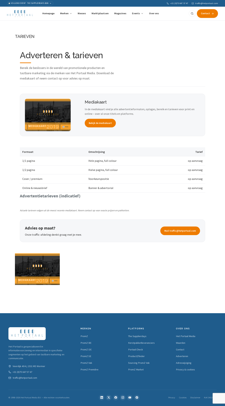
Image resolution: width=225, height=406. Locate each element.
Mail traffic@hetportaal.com (180, 230)
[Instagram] (123, 397)
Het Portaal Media (185, 336)
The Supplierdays (137, 336)
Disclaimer (195, 397)
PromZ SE (86, 356)
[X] (108, 397)
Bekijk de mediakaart (100, 123)
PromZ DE (86, 349)
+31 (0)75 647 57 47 (179, 3)
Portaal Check (135, 349)
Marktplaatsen (100, 13)
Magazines (120, 13)
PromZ (84, 336)
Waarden (180, 342)
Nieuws (82, 13)
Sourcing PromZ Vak (139, 362)
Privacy (171, 397)
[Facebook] (115, 397)
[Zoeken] (192, 13)
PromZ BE (86, 342)
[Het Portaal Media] (20, 13)
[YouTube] (130, 397)
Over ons (154, 13)
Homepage (48, 13)
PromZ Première (89, 369)
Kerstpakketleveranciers (141, 342)
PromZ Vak (86, 362)
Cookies (183, 397)
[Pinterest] (137, 397)
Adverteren (182, 356)
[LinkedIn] (101, 397)
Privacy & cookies (185, 369)
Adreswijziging (183, 362)
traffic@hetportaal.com (206, 3)
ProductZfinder (136, 356)
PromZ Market (136, 369)
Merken (64, 13)
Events (136, 13)
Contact (205, 13)
